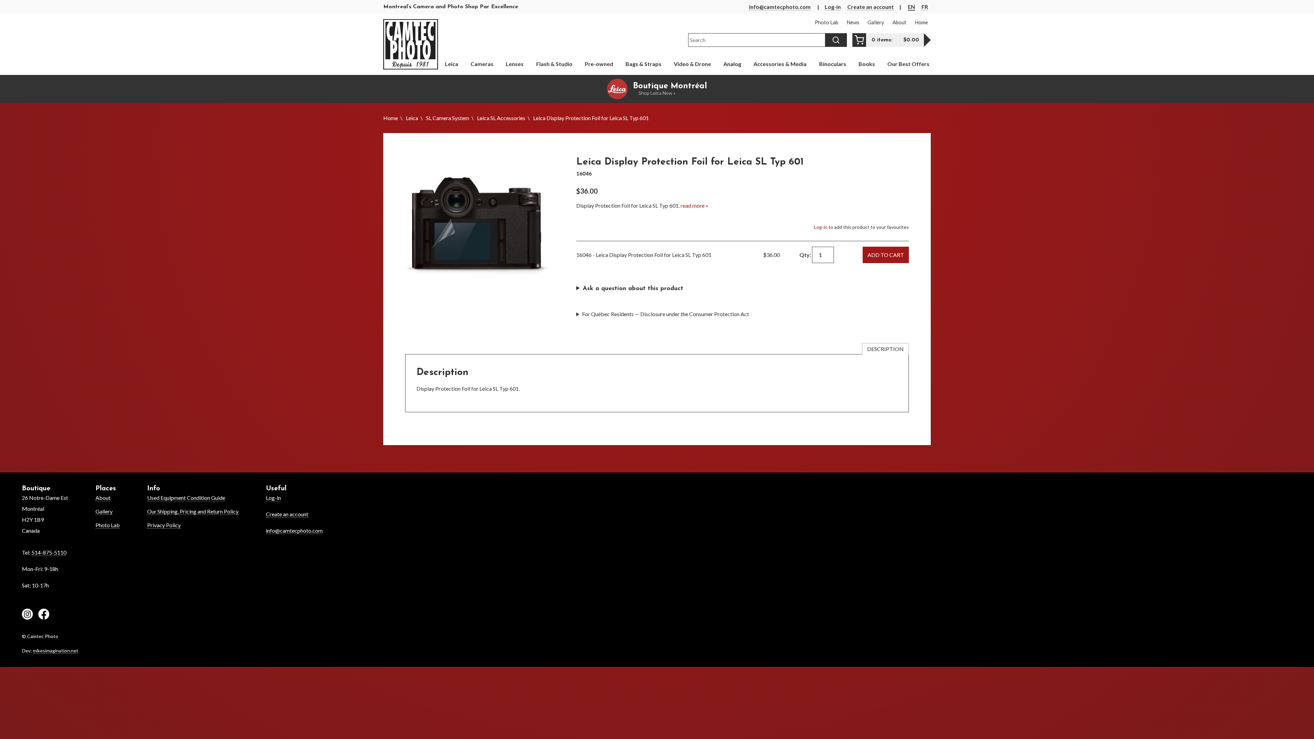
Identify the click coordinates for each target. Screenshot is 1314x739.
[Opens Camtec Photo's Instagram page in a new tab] (27, 615)
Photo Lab (107, 525)
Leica (412, 118)
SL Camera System (447, 118)
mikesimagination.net (55, 650)
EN (911, 6)
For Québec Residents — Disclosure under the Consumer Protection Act (665, 314)
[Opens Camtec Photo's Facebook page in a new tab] (43, 615)
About (103, 497)
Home (390, 118)
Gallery (104, 511)
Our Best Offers (908, 64)
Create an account (870, 6)
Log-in (833, 6)
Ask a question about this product (633, 289)
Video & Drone (692, 64)
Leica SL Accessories (501, 118)
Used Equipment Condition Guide (186, 497)
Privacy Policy (164, 525)
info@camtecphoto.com (780, 6)
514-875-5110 (48, 552)
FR (925, 6)
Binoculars (832, 64)
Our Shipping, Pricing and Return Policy (193, 511)
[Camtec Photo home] (410, 44)
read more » (694, 205)
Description (885, 349)
